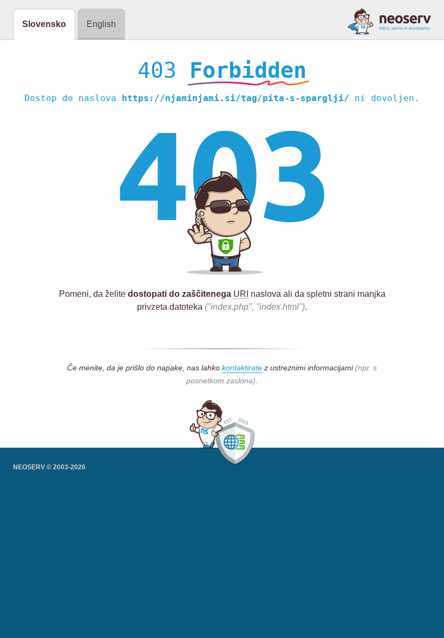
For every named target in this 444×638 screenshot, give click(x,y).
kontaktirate (242, 367)
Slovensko (44, 24)
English (101, 24)
